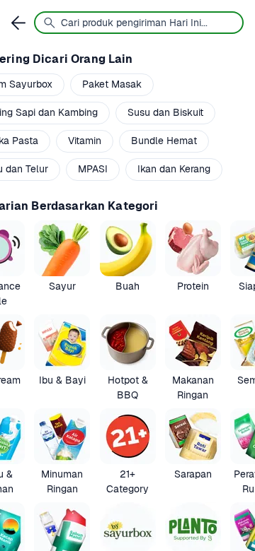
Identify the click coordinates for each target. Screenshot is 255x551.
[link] (62, 264)
